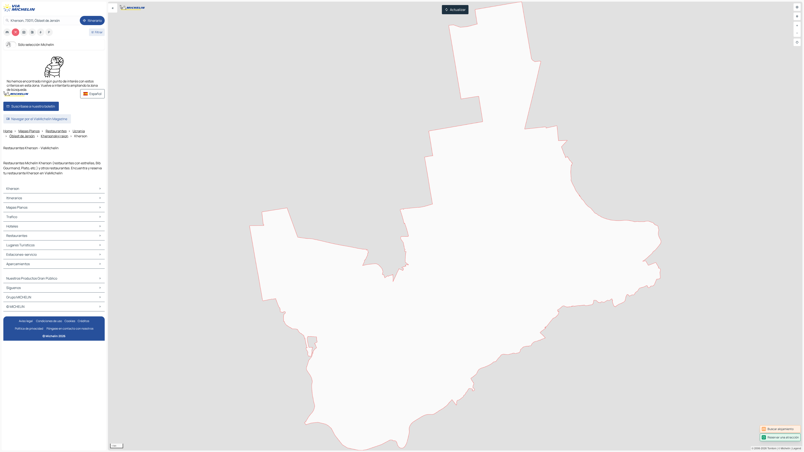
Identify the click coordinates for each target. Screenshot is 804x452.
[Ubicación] (797, 42)
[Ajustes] (797, 16)
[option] (7, 32)
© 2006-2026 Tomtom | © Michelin (771, 448)
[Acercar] (797, 25)
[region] (455, 226)
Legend (796, 448)
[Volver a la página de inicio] (20, 8)
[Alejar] (797, 33)
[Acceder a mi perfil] (797, 7)
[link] (780, 429)
